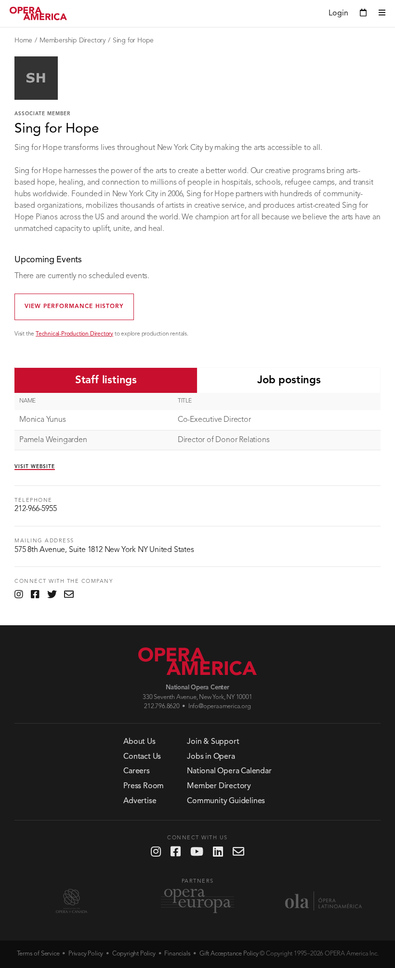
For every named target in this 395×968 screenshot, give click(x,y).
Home (23, 40)
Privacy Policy (85, 954)
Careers (136, 771)
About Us (139, 742)
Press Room (143, 786)
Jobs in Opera (211, 757)
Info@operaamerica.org (219, 706)
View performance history (74, 306)
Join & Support (213, 742)
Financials (177, 954)
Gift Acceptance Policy (229, 954)
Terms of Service (38, 954)
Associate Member (42, 113)
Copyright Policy (134, 954)
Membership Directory (72, 40)
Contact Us (142, 757)
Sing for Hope (133, 40)
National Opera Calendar (229, 771)
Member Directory (219, 786)
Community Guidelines (226, 801)
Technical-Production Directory (74, 334)
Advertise (139, 801)
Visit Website (34, 466)
